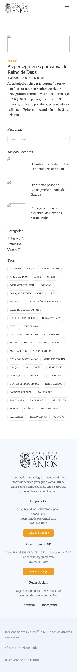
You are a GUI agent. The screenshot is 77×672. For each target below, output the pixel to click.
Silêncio (29, 408)
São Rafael (16, 417)
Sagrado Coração (21, 392)
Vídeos (12, 250)
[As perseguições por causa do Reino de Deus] (38, 44)
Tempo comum (38, 417)
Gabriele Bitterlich (22, 318)
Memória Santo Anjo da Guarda (43, 343)
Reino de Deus (53, 384)
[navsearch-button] (59, 8)
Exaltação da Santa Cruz (45, 301)
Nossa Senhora (42, 351)
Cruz (40, 293)
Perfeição (16, 376)
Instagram (49, 605)
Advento (15, 269)
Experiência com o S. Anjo (25, 310)
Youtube (29, 605)
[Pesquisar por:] (38, 139)
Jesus (13, 326)
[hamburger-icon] (67, 7)
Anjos (37, 277)
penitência (55, 367)
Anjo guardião (19, 277)
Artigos (12, 61)
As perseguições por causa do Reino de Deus (37, 69)
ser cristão (60, 400)
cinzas (51, 277)
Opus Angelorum (33, 78)
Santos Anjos (38, 400)
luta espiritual (54, 334)
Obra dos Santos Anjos (24, 359)
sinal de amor (49, 408)
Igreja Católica (51, 318)
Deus (52, 293)
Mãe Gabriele (18, 351)
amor (30, 269)
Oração (14, 367)
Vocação (58, 417)
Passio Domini (33, 367)
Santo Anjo (17, 400)
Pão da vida (36, 376)
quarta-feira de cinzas (24, 384)
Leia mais (14, 115)
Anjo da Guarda (49, 269)
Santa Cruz (45, 392)
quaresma (55, 376)
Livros (11, 244)
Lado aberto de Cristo (24, 334)
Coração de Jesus (20, 293)
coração (46, 285)
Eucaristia (16, 301)
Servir (14, 408)
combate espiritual (22, 285)
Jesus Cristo (30, 326)
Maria (14, 343)
